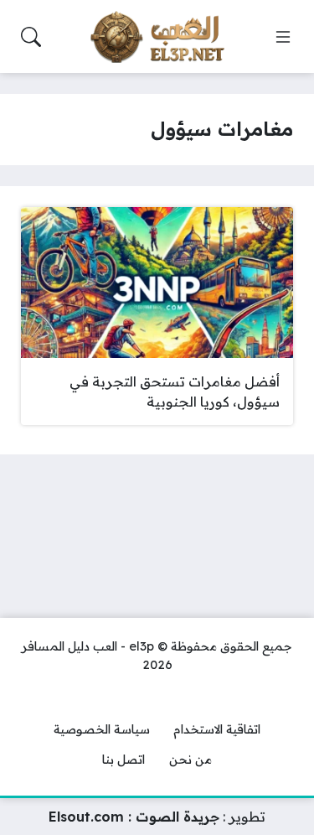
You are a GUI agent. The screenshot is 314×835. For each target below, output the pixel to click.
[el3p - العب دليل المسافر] (157, 37)
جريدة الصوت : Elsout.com (134, 816)
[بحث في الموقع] (31, 37)
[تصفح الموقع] (283, 37)
